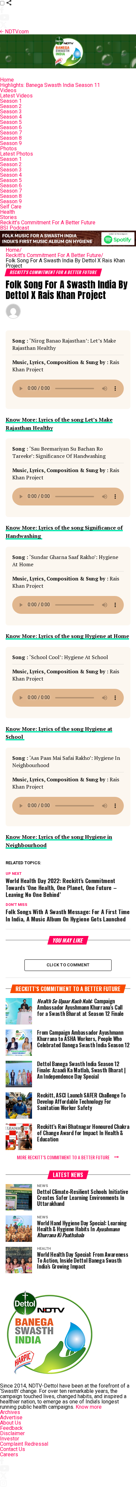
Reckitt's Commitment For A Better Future (54, 255)
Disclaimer (12, 1433)
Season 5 (11, 122)
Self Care (10, 207)
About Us (10, 1423)
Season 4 (11, 117)
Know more (89, 1407)
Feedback (11, 1428)
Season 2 (11, 106)
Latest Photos (16, 154)
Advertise (11, 1417)
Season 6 (11, 127)
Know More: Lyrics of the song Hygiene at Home (67, 636)
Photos (8, 148)
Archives (10, 1412)
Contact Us (12, 1449)
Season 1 (11, 101)
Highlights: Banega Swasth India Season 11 (50, 85)
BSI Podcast (14, 228)
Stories (8, 217)
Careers (9, 1454)
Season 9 (11, 143)
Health (7, 212)
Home (7, 80)
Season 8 (11, 138)
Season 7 (11, 133)
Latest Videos (16, 96)
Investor (9, 1438)
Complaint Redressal (24, 1444)
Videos (8, 90)
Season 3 (11, 111)
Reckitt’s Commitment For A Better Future (47, 222)
